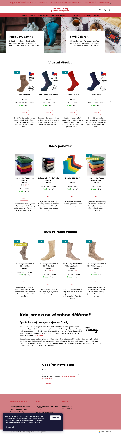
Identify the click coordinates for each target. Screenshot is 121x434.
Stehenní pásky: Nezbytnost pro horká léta (47, 406)
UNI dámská (19, 103)
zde (38, 422)
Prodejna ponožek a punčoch (20, 407)
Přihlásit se (47, 383)
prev (11, 101)
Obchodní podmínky (17, 412)
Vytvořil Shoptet (106, 431)
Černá (43, 103)
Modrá (96, 103)
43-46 (54, 186)
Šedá (48, 103)
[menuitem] (23, 15)
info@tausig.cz (67, 407)
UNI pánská (29, 103)
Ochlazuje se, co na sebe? (45, 412)
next (110, 101)
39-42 (48, 186)
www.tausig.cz (40, 335)
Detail (23, 112)
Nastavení (10, 427)
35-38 (69, 103)
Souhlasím (55, 418)
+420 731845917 (67, 409)
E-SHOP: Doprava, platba (18, 409)
